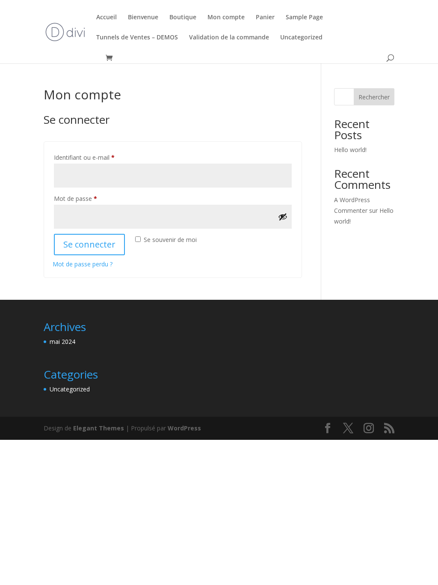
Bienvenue (143, 17)
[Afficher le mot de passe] (282, 216)
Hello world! (350, 150)
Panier (265, 17)
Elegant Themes (98, 428)
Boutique (182, 17)
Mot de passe (90, 198)
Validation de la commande (229, 37)
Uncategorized (301, 37)
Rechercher (374, 97)
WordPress (184, 428)
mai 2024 (62, 341)
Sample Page (304, 17)
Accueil (106, 17)
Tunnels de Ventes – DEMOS (137, 37)
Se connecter (89, 244)
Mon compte (226, 17)
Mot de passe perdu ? (82, 264)
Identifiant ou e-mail (99, 157)
